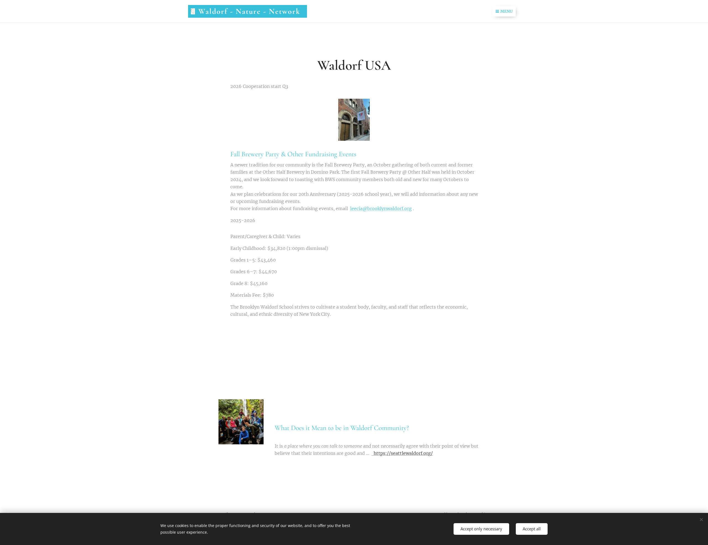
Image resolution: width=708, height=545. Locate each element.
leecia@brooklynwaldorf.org (381, 208)
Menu (506, 11)
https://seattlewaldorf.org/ (402, 453)
